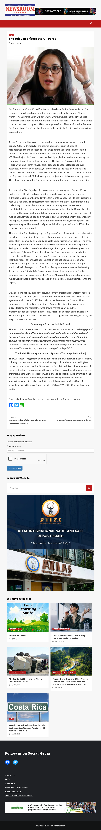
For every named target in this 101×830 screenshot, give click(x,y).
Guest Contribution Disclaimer (19, 795)
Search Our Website (18, 477)
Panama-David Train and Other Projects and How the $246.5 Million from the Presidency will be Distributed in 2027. (70, 682)
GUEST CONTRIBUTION (61, 629)
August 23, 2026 (15, 639)
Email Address (14, 446)
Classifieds (10, 783)
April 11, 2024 (16, 43)
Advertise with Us (13, 791)
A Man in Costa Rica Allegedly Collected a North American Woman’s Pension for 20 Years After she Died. (27, 728)
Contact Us (10, 775)
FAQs (7, 779)
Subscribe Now (14, 468)
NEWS (11, 35)
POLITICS (72, 672)
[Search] (91, 23)
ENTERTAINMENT (15, 629)
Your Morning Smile (17, 635)
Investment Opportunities (16, 787)
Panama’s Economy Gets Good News (74, 419)
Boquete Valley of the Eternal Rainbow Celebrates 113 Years (27, 420)
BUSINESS (56, 672)
